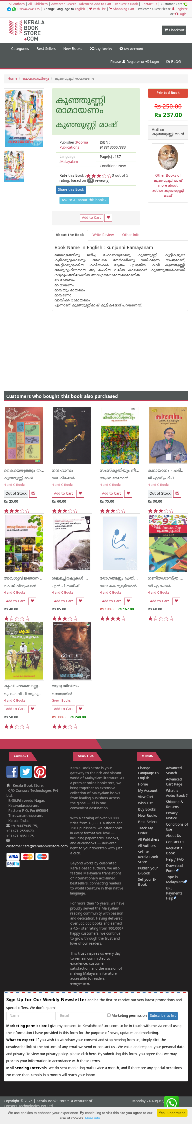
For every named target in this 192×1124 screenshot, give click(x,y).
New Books (72, 49)
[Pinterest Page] (40, 777)
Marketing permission (128, 1016)
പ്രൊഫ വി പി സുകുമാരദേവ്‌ (29, 694)
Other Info (131, 235)
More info (92, 1118)
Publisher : (74, 145)
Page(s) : (110, 157)
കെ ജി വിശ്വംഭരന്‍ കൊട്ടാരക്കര (32, 586)
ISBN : (113, 145)
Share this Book (71, 190)
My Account (133, 49)
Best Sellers (46, 49)
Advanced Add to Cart (95, 4)
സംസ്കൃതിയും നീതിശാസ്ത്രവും (132, 470)
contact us (107, 1047)
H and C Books (15, 485)
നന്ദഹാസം (62, 470)
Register (181, 9)
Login (182, 14)
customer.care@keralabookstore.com (37, 846)
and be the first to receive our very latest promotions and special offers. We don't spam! (94, 1003)
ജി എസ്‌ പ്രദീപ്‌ (161, 478)
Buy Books (102, 49)
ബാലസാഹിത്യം (36, 79)
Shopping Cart (123, 9)
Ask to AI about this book (83, 200)
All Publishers (38, 4)
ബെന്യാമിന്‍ (62, 694)
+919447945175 (28, 9)
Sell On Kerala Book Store (148, 857)
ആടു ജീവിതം (65, 686)
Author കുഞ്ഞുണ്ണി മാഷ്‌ (168, 132)
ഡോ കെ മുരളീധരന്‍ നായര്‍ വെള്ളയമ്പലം (137, 586)
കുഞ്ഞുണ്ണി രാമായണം (81, 106)
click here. (89, 1054)
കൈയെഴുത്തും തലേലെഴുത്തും (35, 470)
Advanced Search (63, 4)
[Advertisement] (96, 346)
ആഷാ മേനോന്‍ (114, 478)
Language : (69, 159)
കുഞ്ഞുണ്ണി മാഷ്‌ (18, 478)
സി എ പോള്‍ (159, 586)
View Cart (146, 797)
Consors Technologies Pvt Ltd (28, 1106)
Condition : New (113, 166)
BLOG (175, 62)
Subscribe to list (163, 1016)
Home (13, 79)
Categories (20, 49)
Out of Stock (16, 494)
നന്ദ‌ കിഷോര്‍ (63, 478)
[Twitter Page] (26, 777)
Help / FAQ (175, 860)
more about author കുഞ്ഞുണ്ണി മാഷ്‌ (168, 191)
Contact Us (149, 4)
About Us (173, 836)
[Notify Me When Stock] (33, 494)
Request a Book (126, 4)
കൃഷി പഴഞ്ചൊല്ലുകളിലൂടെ (30, 686)
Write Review (103, 235)
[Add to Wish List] (108, 218)
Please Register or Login (134, 62)
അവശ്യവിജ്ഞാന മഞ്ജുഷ (29, 578)
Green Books (61, 701)
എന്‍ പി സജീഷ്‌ (65, 586)
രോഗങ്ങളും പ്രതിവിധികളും (127, 578)
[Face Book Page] (12, 777)
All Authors (16, 4)
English (80, 9)
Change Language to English (148, 773)
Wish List (99, 9)
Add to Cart (91, 218)
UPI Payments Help (174, 893)
